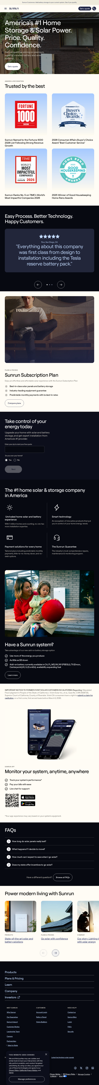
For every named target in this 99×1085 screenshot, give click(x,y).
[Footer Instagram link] (86, 1069)
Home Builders (41, 1022)
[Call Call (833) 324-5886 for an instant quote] (94, 8)
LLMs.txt (53, 1076)
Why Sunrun (11, 1012)
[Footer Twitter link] (81, 1069)
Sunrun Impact (12, 1022)
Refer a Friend (41, 1017)
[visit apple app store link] (28, 799)
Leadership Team (13, 1031)
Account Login (41, 1012)
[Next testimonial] (61, 284)
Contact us (72, 1012)
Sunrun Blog (72, 1017)
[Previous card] (43, 953)
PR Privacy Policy (69, 1074)
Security (71, 1031)
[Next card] (55, 953)
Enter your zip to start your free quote (18, 444)
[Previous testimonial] (38, 284)
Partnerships (11, 1041)
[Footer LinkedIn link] (92, 1069)
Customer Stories (13, 1027)
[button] (5, 8)
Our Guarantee (12, 1017)
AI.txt (61, 1076)
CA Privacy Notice (53, 1074)
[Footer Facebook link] (75, 1069)
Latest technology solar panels (62, 1057)
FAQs (70, 1027)
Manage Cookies (84, 1074)
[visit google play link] (28, 805)
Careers (10, 1036)
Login (70, 1022)
